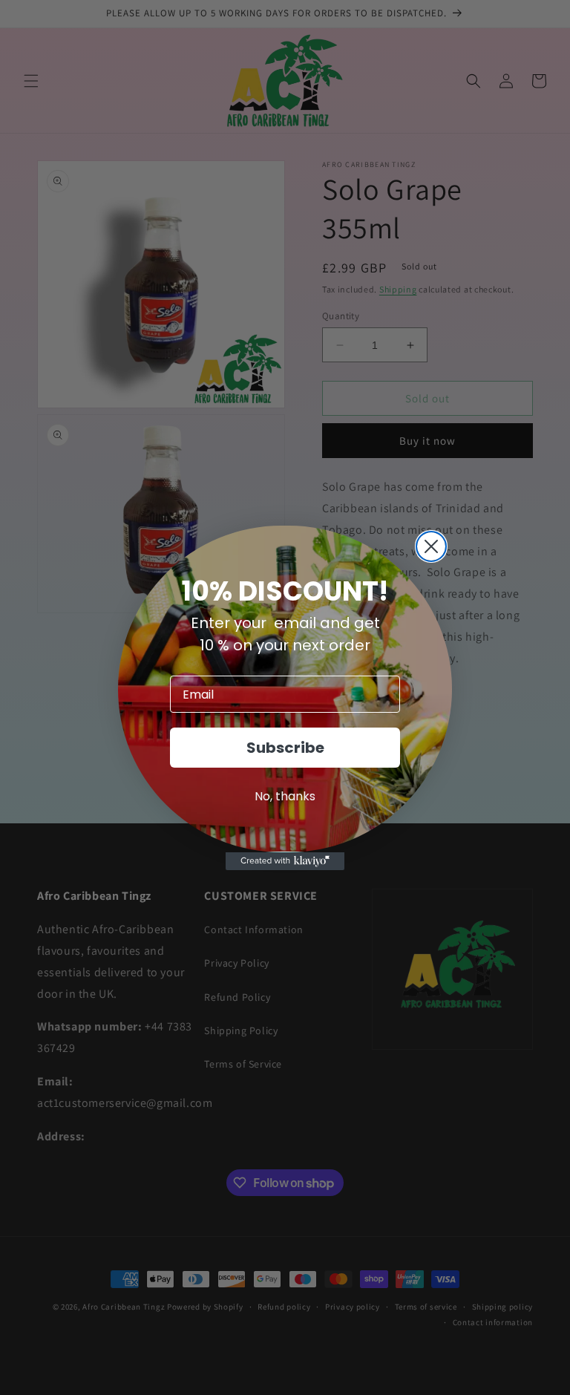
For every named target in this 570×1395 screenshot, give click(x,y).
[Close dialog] (431, 546)
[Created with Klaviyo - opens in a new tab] (285, 861)
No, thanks (285, 796)
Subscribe (285, 747)
